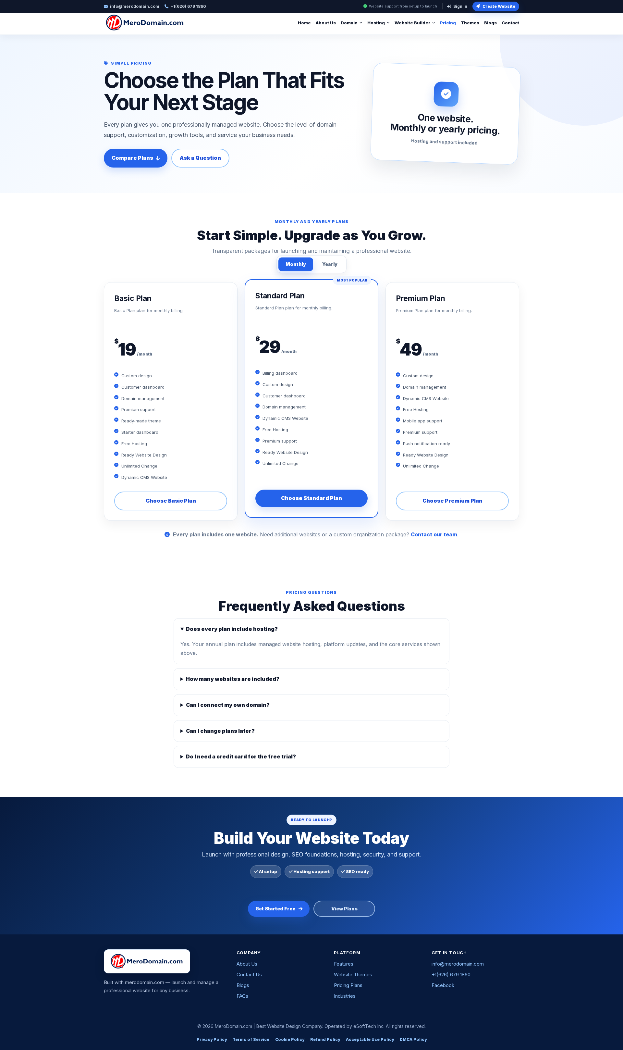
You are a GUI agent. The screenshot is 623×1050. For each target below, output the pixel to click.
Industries (345, 996)
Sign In (460, 6)
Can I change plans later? (220, 731)
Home (304, 22)
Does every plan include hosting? (232, 629)
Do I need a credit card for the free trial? (241, 756)
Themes (470, 22)
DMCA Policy (413, 1039)
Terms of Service (251, 1039)
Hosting (376, 22)
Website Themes (353, 974)
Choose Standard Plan (311, 498)
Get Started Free (275, 908)
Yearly (329, 264)
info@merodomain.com (458, 964)
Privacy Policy (212, 1039)
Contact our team (434, 534)
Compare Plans (132, 158)
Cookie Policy (289, 1039)
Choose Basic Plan (171, 500)
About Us (326, 22)
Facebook (443, 985)
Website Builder (412, 22)
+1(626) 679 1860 (451, 974)
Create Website (499, 6)
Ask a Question (200, 158)
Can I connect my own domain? (228, 705)
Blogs (490, 22)
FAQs (242, 996)
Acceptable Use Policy (370, 1039)
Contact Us (249, 974)
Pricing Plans (348, 985)
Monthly (296, 264)
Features (343, 964)
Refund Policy (325, 1039)
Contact (510, 22)
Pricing (448, 22)
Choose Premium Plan (452, 500)
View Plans (344, 908)
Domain (349, 22)
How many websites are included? (232, 679)
